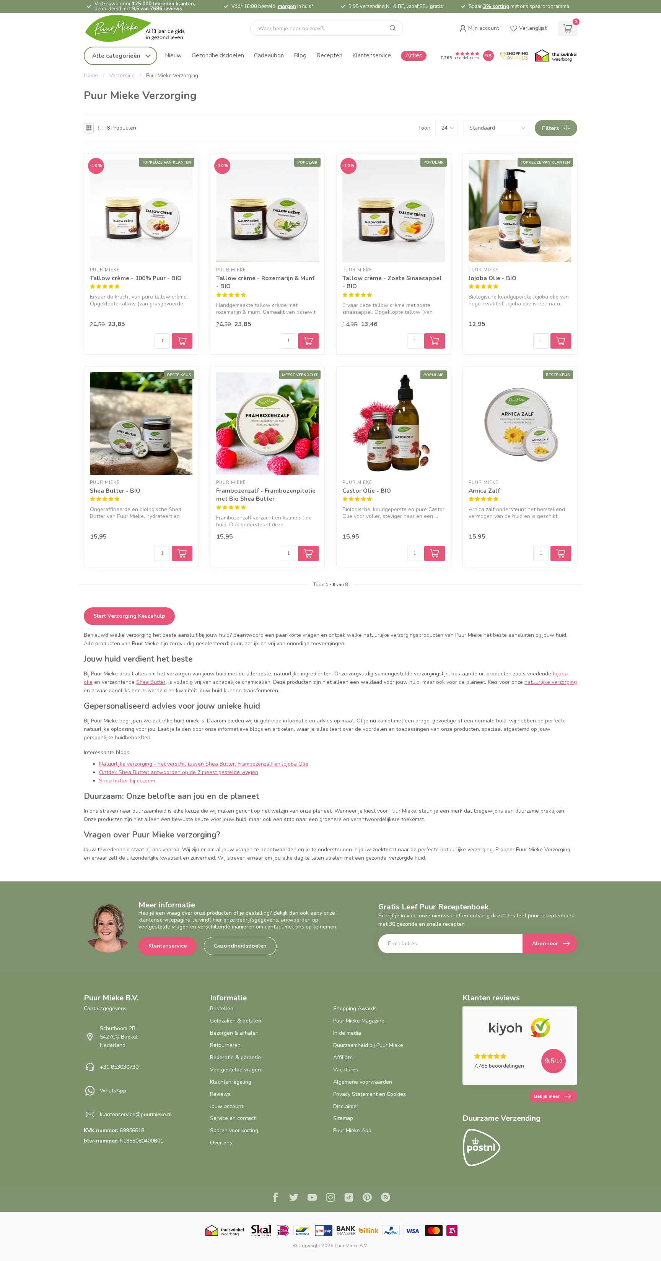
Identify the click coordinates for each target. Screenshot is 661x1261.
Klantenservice (371, 55)
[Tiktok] (348, 1198)
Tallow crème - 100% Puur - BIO (136, 278)
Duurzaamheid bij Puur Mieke (368, 1045)
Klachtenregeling (230, 1082)
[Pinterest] (367, 1198)
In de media (347, 1033)
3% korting (496, 6)
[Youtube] (312, 1198)
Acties (413, 55)
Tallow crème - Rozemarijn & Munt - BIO (265, 282)
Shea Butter (151, 682)
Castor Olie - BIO (366, 491)
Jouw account (226, 1106)
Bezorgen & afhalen (234, 1033)
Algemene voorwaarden (362, 1082)
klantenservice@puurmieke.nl (136, 1114)
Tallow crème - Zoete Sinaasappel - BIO (392, 282)
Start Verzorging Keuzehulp (129, 616)
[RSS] (385, 1198)
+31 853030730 (119, 1067)
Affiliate (343, 1057)
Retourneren (225, 1045)
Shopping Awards (355, 1008)
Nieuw (173, 55)
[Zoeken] (392, 28)
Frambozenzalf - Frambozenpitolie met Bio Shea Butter (266, 495)
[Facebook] (275, 1198)
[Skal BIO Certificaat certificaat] (261, 1230)
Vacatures (345, 1069)
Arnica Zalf (484, 491)
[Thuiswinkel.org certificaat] (556, 55)
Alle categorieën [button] (117, 56)
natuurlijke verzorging (550, 682)
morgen (287, 6)
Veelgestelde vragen (235, 1069)
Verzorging (122, 75)
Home (91, 75)
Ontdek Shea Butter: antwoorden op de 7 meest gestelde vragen (178, 772)
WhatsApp (113, 1090)
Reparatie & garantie (235, 1057)
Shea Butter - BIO (115, 491)
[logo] (141, 28)
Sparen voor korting (234, 1130)
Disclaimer (345, 1106)
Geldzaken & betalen (235, 1020)
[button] (479, 28)
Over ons (221, 1142)
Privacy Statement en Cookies (369, 1094)
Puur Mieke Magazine (358, 1020)
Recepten (329, 55)
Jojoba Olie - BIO (492, 278)
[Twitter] (293, 1198)
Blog (300, 55)
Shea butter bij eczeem (127, 780)
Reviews (220, 1094)
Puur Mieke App (352, 1130)
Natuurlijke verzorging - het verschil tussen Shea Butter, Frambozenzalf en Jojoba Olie (203, 764)
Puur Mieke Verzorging (172, 75)
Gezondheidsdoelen (218, 55)
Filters (551, 128)
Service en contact (233, 1118)
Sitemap (343, 1118)
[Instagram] (330, 1198)
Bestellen (221, 1008)
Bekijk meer (547, 1096)
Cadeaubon (269, 55)
